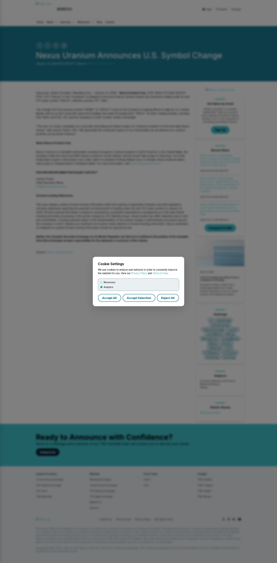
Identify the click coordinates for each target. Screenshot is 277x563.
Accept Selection (139, 298)
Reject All (168, 298)
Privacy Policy (139, 273)
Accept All (109, 298)
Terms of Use (160, 273)
